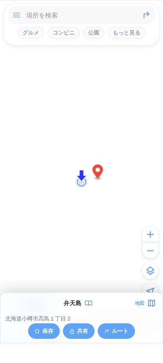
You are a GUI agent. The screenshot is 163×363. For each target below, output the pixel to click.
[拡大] (150, 234)
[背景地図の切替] (150, 271)
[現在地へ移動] (150, 292)
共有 (82, 330)
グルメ (31, 32)
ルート (120, 330)
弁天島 (73, 303)
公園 (93, 32)
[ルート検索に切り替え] (146, 15)
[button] (98, 173)
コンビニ (64, 32)
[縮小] (150, 250)
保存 (47, 330)
